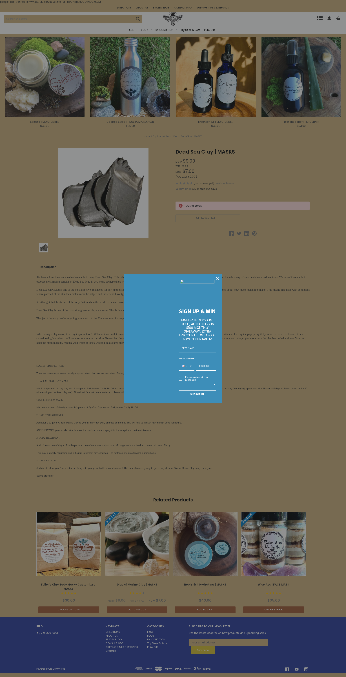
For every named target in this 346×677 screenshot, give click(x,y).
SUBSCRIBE (197, 394)
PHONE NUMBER (187, 358)
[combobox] (186, 366)
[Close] (217, 278)
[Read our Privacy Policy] (214, 385)
